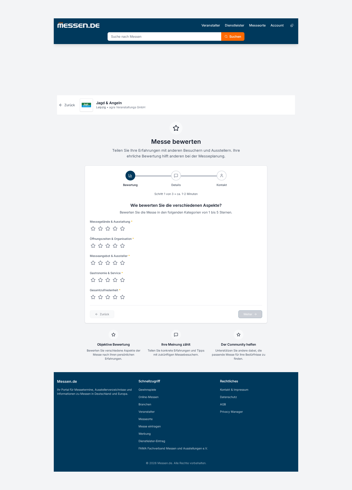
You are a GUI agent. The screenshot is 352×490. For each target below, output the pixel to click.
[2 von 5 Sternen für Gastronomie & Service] (100, 280)
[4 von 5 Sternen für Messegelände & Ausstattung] (115, 228)
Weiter (247, 314)
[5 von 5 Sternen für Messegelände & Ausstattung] (122, 228)
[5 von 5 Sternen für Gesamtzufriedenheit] (122, 297)
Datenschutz (228, 397)
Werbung (145, 433)
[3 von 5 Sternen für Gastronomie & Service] (107, 280)
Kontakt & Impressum (234, 389)
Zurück (104, 314)
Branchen (145, 404)
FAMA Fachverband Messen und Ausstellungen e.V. (173, 448)
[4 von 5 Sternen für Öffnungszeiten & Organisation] (115, 245)
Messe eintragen (150, 426)
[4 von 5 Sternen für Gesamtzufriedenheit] (115, 297)
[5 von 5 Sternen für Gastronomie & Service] (122, 280)
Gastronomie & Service (106, 273)
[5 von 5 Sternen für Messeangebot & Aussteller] (122, 263)
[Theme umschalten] (291, 25)
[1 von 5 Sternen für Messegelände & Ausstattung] (93, 228)
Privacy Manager (231, 411)
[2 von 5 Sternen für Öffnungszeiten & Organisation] (100, 245)
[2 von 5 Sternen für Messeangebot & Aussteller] (100, 263)
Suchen (235, 36)
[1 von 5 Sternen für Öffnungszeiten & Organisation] (93, 245)
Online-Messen (148, 397)
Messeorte (257, 25)
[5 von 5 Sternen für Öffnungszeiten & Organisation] (122, 245)
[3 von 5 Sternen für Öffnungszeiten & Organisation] (107, 245)
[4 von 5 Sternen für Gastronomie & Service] (115, 280)
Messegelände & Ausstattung (111, 221)
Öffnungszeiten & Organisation (112, 238)
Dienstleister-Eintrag (152, 441)
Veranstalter (210, 25)
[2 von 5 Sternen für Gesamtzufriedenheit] (100, 297)
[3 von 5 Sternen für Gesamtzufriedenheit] (107, 297)
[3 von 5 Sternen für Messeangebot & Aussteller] (107, 263)
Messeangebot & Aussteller (110, 256)
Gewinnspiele (147, 389)
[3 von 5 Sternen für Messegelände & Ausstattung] (107, 228)
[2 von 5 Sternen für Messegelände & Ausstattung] (100, 228)
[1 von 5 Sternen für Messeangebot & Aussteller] (93, 263)
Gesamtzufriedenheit (105, 290)
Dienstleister (234, 25)
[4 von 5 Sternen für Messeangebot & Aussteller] (115, 263)
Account (277, 25)
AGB (223, 404)
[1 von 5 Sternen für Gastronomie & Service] (93, 280)
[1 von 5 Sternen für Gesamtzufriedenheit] (93, 297)
